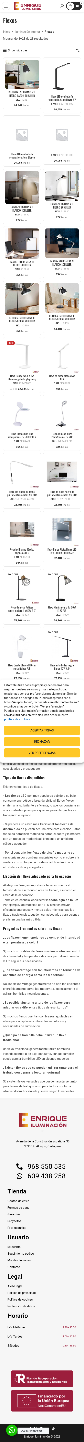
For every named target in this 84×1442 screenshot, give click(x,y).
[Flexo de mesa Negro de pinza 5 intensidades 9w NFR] (62, 471)
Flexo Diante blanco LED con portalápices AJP (22, 666)
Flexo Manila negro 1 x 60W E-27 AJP (62, 609)
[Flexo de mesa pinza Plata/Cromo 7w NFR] (62, 413)
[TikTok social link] (53, 1429)
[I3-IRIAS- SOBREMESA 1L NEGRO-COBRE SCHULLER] (22, 299)
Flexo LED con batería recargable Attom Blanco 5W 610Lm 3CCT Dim (22, 157)
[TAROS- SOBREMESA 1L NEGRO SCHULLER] (22, 243)
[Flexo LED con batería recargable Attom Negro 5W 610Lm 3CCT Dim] (62, 76)
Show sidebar (17, 50)
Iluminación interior (27, 32)
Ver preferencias (42, 753)
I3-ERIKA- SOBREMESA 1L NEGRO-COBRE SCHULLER (62, 317)
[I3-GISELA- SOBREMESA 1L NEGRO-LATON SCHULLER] (22, 74)
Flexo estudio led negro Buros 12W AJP (62, 666)
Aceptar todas (42, 730)
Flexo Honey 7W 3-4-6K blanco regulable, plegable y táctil (22, 379)
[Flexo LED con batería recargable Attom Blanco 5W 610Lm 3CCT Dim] (22, 134)
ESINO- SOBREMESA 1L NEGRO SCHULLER (62, 205)
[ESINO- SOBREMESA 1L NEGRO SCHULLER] (62, 186)
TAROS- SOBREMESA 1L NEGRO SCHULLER (22, 263)
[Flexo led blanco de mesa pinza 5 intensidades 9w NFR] (22, 471)
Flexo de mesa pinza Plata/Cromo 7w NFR (62, 435)
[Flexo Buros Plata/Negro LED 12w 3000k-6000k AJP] (62, 529)
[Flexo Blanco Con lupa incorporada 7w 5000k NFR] (22, 413)
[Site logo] (27, 6)
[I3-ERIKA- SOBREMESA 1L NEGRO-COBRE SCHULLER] (62, 298)
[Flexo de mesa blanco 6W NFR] (62, 356)
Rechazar (42, 741)
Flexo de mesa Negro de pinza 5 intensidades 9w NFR (62, 493)
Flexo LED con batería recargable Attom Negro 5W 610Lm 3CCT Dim (62, 99)
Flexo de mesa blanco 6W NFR (62, 377)
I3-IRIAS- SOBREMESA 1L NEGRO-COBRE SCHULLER (22, 319)
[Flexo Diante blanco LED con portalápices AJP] (22, 645)
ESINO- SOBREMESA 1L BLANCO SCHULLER (22, 208)
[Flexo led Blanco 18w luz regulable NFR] (22, 529)
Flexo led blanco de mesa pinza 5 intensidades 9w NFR (22, 493)
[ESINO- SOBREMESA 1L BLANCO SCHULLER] (22, 187)
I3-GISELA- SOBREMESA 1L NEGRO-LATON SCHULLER (22, 93)
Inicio (6, 32)
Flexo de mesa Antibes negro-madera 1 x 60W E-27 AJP (22, 610)
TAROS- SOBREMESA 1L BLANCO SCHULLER (62, 262)
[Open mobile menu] (6, 6)
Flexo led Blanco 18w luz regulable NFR (22, 551)
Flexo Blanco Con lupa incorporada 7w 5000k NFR (22, 435)
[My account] (62, 6)
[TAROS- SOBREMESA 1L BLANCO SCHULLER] (62, 243)
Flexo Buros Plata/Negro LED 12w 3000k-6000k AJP (62, 551)
